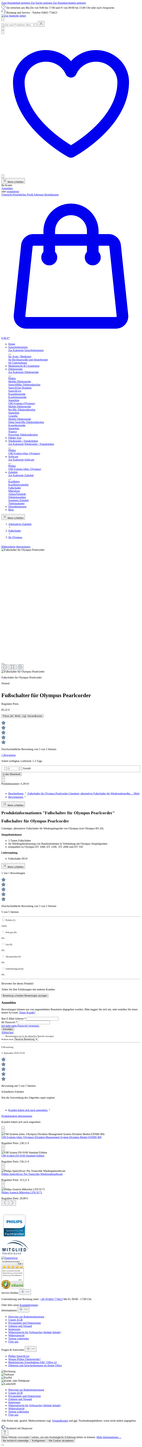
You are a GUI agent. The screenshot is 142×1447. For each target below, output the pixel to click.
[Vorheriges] (4, 1203)
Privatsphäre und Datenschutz (24, 1322)
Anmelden (7, 188)
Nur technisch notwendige (16, 1440)
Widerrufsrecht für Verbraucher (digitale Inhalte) (34, 1332)
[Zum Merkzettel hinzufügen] (3, 779)
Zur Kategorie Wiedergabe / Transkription (31, 444)
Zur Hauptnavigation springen (69, 2)
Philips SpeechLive (18, 1356)
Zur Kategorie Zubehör (21, 475)
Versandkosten (60, 1420)
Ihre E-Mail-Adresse (13, 1018)
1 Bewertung (8, 755)
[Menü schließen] (9, 354)
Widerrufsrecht (16, 1335)
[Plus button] (20, 768)
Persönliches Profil (23, 194)
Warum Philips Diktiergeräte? (24, 1359)
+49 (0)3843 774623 (51, 1299)
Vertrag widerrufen (18, 1338)
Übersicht (7, 194)
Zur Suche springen (42, 2)
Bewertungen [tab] (16, 796)
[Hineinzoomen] (20, 667)
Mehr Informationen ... (108, 1437)
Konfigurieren (38, 1440)
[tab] (74, 793)
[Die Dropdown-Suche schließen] (41, 24)
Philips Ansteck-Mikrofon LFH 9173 (21, 1192)
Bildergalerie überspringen (15, 546)
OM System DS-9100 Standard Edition (22, 1155)
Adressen (39, 194)
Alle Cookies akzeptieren (61, 1440)
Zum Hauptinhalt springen (16, 2)
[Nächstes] (12, 1203)
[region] (71, 610)
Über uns (13, 1341)
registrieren (13, 191)
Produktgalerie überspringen (16, 1116)
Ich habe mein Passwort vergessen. (20, 1025)
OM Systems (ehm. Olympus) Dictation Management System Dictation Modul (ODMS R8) (51, 1137)
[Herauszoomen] (4, 667)
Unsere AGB (15, 1319)
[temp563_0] (23, 549)
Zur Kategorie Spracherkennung (26, 350)
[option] (12, 1273)
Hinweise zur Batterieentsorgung (26, 1316)
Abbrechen (7, 1032)
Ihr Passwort (9, 1022)
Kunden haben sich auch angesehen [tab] (28, 1110)
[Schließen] (2, 663)
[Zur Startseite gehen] (13, 15)
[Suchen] (35, 25)
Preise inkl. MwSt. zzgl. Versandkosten (22, 716)
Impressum (14, 1329)
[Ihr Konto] (2, 176)
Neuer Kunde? (27, 1012)
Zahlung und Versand (20, 1326)
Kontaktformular (29, 1305)
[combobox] (17, 25)
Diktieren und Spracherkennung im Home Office (35, 1365)
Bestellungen (52, 194)
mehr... (20, 1280)
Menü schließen (16, 182)
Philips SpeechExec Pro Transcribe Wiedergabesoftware (32, 1174)
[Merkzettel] (71, 172)
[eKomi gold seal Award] (6, 1284)
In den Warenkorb (11, 774)
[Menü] (2, 19)
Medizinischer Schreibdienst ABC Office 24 (32, 1362)
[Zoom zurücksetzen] (12, 667)
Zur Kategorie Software (21, 459)
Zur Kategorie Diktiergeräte (23, 372)
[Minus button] (5, 768)
